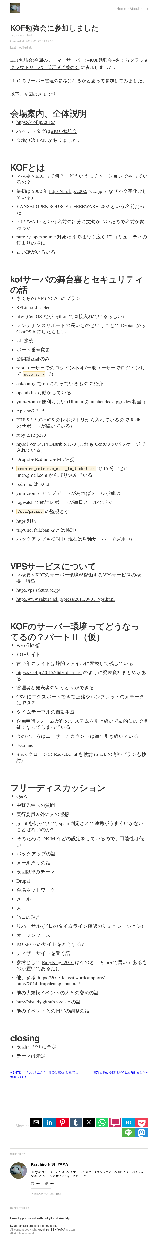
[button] (36, 1122)
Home (121, 8)
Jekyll (48, 1218)
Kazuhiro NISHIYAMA (51, 1229)
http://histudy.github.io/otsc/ (43, 1001)
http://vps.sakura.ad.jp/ (38, 590)
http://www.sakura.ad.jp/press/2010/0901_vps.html (65, 599)
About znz (37, 1176)
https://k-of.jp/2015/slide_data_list (49, 672)
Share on (23, 1125)
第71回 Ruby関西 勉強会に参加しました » (120, 1072)
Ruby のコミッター (43, 1172)
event (22, 35)
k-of (29, 35)
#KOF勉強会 (64, 131)
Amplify (64, 1218)
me (145, 8)
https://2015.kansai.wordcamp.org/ (71, 977)
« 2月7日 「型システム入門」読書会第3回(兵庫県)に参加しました (44, 1074)
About (134, 8)
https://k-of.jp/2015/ (35, 122)
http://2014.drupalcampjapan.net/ (48, 983)
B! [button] (128, 1122)
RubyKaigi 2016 (58, 962)
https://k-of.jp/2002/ (68, 191)
